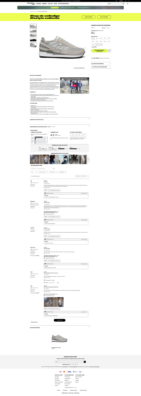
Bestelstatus (57, 380)
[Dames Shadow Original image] (60, 338)
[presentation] (60, 348)
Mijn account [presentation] (59, 375)
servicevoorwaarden (73, 366)
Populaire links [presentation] (79, 375)
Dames (44, 3)
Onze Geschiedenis (68, 382)
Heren (38, 3)
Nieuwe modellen (78, 376)
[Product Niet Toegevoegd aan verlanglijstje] (109, 50)
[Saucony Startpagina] (31, 3)
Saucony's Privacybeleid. (94, 366)
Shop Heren (88, 17)
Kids (55, 3)
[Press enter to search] (123, 4)
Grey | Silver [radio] (93, 33)
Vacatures (66, 385)
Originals (77, 380)
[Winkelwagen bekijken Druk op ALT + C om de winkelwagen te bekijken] (127, 4)
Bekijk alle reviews (34, 322)
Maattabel (66, 380)
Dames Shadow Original (56, 347)
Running (77, 378)
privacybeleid (64, 366)
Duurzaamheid (67, 383)
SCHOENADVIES (63, 3)
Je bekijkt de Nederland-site (69, 387)
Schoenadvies (67, 376)
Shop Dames (104, 17)
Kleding (76, 382)
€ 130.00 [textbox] (92, 27)
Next (85, 47)
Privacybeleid (65, 390)
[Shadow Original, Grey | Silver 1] (62, 47)
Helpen (121, 0)
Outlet (50, 3)
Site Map (58, 390)
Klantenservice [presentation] (69, 375)
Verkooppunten (67, 378)
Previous (39, 47)
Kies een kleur (97, 30)
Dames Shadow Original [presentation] (101, 25)
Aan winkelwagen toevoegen (99, 51)
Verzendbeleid (57, 383)
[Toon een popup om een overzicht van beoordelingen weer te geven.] (55, 127)
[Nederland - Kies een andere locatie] (116, 1)
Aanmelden (57, 376)
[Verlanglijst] (129, 1)
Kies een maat (94, 36)
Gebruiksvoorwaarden (73, 390)
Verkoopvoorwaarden (83, 390)
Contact (56, 385)
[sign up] (85, 362)
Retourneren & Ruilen (59, 382)
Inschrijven (57, 378)
